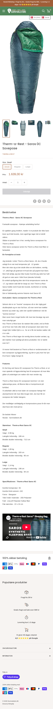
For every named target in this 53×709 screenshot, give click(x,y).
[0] (48, 11)
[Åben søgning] (43, 11)
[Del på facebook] (34, 201)
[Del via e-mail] (49, 201)
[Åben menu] (3, 11)
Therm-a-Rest (8, 154)
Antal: (4, 182)
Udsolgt (26, 191)
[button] (39, 17)
